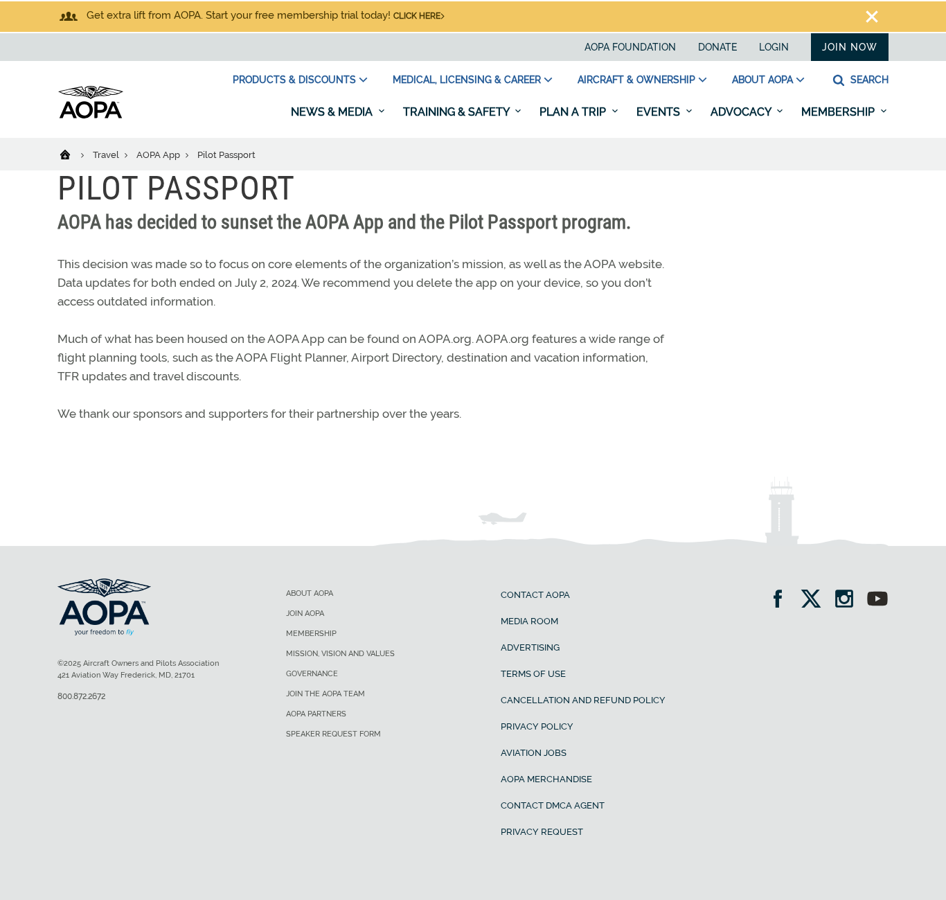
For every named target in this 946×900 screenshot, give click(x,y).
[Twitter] (815, 600)
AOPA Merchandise (546, 779)
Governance (312, 673)
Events (659, 111)
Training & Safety (457, 111)
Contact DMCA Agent (553, 805)
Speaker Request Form (333, 734)
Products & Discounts (294, 79)
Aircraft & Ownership (636, 79)
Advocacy (742, 111)
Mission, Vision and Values (340, 653)
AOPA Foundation (630, 47)
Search (868, 79)
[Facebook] (782, 600)
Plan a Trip (574, 111)
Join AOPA (305, 613)
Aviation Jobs (533, 753)
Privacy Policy (537, 726)
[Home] (73, 154)
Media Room (529, 621)
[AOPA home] (90, 116)
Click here (416, 16)
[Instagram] (848, 600)
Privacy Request (542, 832)
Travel (107, 155)
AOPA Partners (316, 713)
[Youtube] (877, 600)
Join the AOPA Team (325, 693)
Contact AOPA (535, 595)
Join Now (849, 47)
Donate (717, 47)
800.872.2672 (81, 696)
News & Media (333, 111)
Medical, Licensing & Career (467, 79)
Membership (839, 111)
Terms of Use (533, 674)
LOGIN (774, 47)
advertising (530, 647)
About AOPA (762, 79)
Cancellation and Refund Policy (583, 700)
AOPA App (159, 155)
